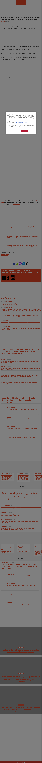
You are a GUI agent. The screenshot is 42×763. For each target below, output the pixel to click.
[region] (21, 123)
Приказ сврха (17, 131)
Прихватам (24, 131)
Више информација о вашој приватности (22, 122)
